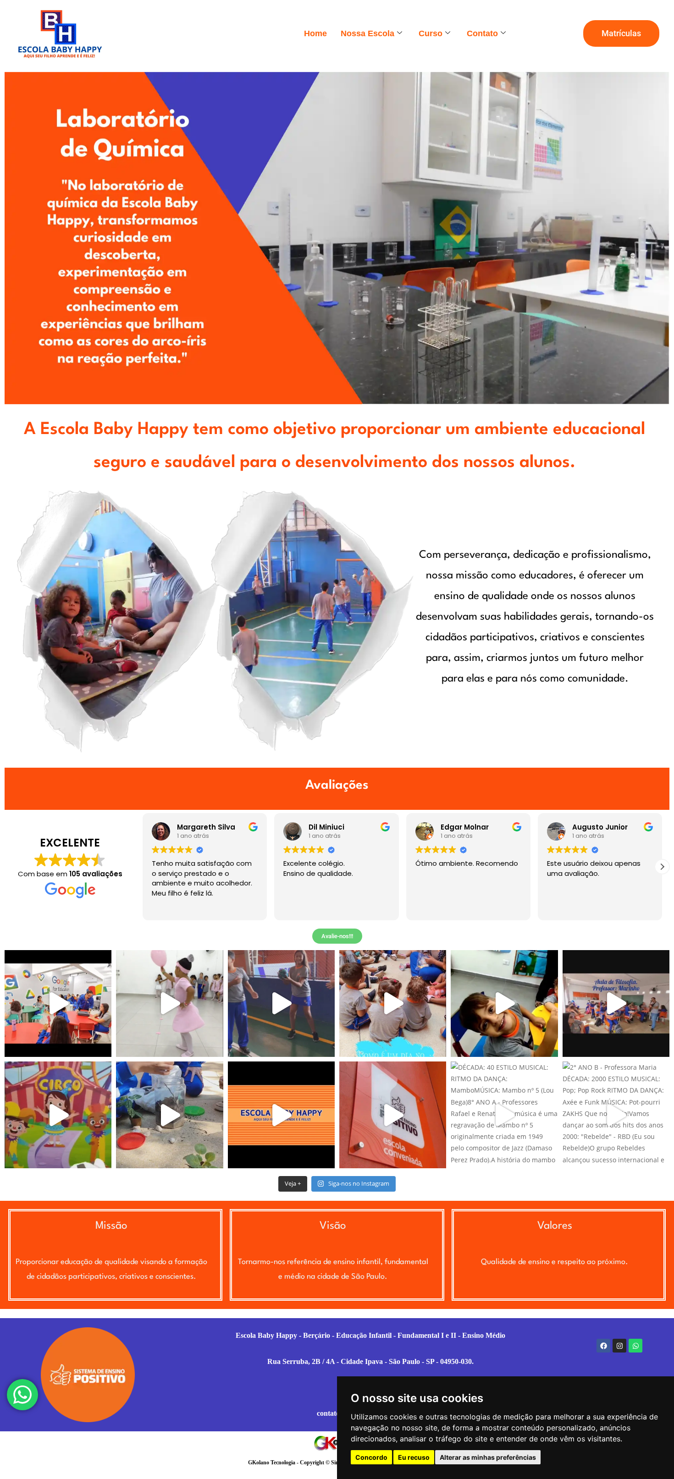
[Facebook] (603, 1346)
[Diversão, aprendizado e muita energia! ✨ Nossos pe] (281, 1114)
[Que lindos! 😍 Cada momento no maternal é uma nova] (392, 1003)
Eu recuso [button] (414, 1457)
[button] (662, 867)
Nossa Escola (367, 33)
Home (315, 33)
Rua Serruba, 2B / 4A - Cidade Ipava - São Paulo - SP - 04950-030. (370, 1361)
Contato (482, 33)
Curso (430, 33)
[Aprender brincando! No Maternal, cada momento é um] (504, 1003)
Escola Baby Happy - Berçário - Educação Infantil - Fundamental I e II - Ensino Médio (370, 1335)
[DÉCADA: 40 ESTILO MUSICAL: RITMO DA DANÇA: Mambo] (504, 1114)
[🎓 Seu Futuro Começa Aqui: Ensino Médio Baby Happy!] (392, 1114)
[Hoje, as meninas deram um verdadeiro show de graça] (169, 1003)
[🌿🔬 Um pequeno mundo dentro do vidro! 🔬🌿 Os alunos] (169, 1114)
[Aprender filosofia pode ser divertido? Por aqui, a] (281, 1003)
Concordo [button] (371, 1457)
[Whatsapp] (635, 1346)
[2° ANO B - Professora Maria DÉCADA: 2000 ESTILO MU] (616, 1114)
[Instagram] (619, 1346)
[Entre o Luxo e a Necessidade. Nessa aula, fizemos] (616, 1003)
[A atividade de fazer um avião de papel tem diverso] (58, 1114)
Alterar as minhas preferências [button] (488, 1457)
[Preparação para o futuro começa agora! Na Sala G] (58, 1003)
